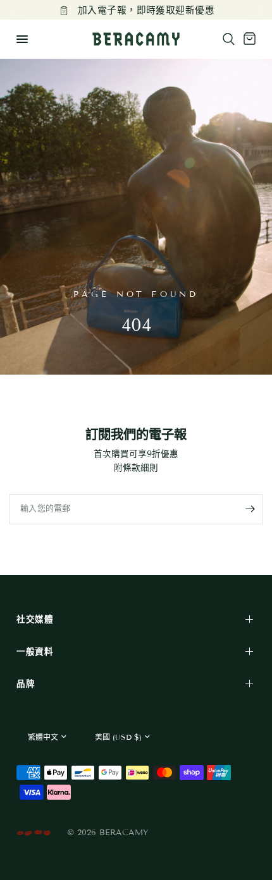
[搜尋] (228, 39)
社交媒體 (35, 619)
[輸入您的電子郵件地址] (250, 509)
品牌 (25, 683)
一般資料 (35, 651)
